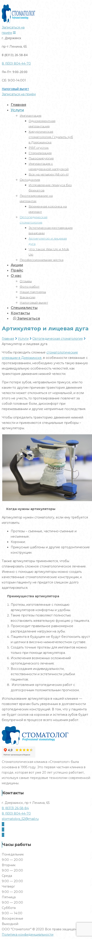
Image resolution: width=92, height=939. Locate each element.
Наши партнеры (33, 292)
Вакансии (27, 297)
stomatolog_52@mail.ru (20, 819)
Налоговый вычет (15, 89)
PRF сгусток (39, 148)
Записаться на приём (19, 94)
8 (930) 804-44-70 (16, 63)
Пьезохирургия (41, 158)
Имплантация (30, 116)
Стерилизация (40, 153)
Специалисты (24, 308)
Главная (18, 105)
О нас (16, 276)
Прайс (17, 270)
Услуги (17, 110)
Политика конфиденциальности (27, 935)
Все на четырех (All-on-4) (49, 174)
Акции (17, 265)
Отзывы (26, 281)
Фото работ (30, 287)
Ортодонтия (30, 180)
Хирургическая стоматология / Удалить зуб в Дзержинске (51, 137)
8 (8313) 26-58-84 (15, 808)
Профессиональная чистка (41, 260)
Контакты (20, 313)
